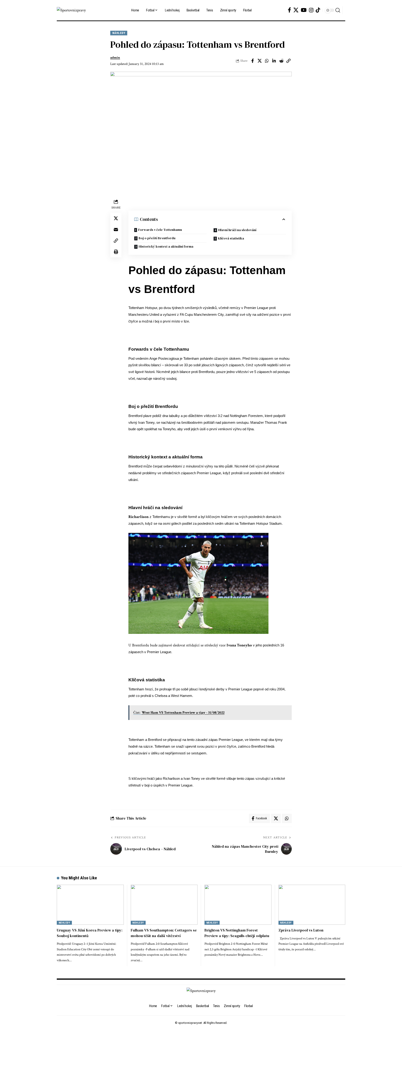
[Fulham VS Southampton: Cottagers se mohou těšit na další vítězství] (164, 905)
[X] (296, 10)
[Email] (115, 229)
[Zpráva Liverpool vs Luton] (311, 905)
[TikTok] (318, 10)
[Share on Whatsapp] (267, 60)
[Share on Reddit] (281, 60)
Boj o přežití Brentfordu (157, 238)
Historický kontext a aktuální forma (166, 246)
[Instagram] (311, 10)
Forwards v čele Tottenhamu (160, 229)
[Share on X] (259, 60)
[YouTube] (304, 10)
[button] (337, 10)
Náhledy (118, 33)
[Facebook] (289, 10)
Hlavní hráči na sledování (237, 230)
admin (115, 57)
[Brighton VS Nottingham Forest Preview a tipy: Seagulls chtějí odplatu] (237, 905)
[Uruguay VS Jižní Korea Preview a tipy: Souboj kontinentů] (90, 905)
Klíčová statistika (231, 238)
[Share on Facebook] (252, 60)
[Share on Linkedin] (274, 60)
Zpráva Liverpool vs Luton (300, 930)
